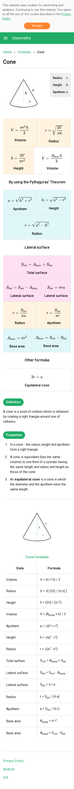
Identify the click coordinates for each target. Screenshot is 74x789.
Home (7, 52)
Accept (37, 26)
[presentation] (30, 101)
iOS (5, 777)
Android (8, 769)
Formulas (24, 52)
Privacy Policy (13, 761)
